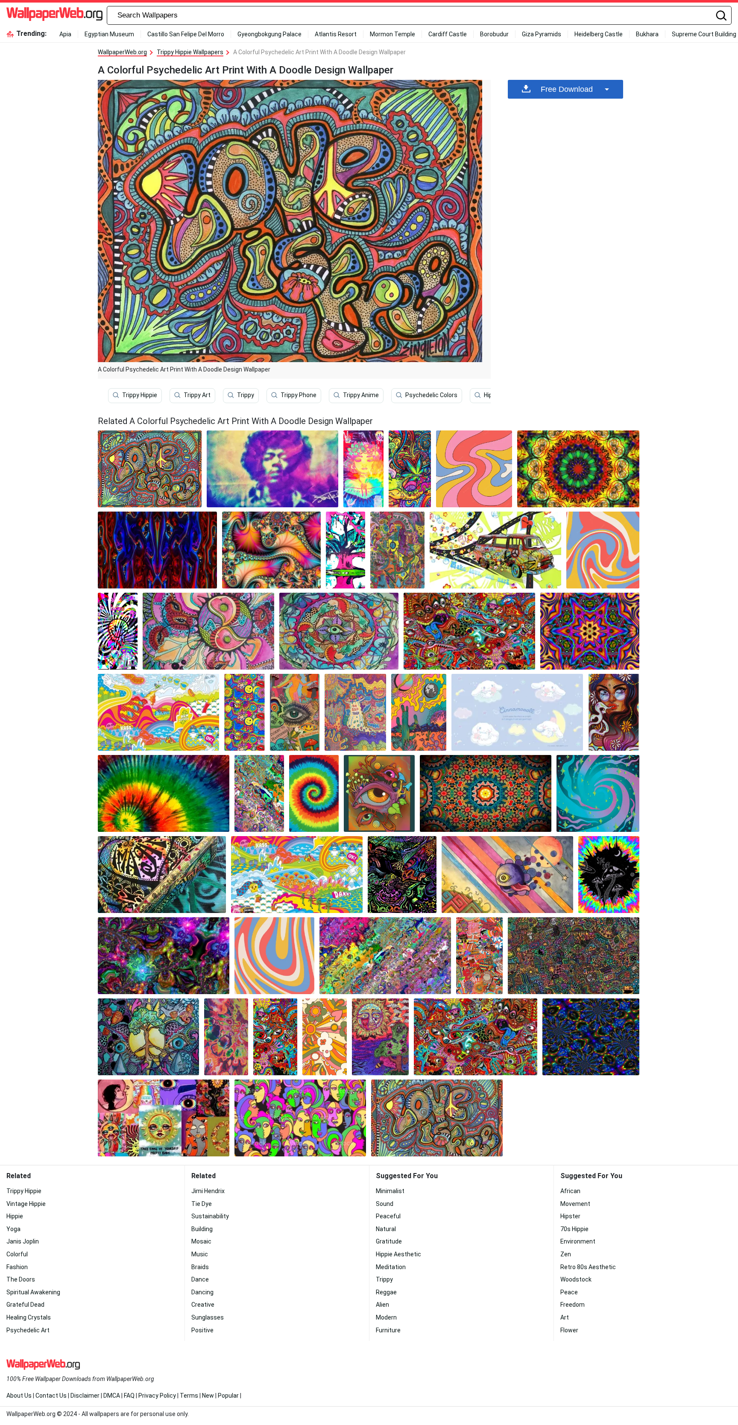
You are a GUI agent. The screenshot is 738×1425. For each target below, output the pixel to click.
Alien (382, 1304)
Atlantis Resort (336, 34)
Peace (569, 1292)
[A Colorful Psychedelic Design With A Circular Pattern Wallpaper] (578, 468)
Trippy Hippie (139, 395)
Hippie (14, 1216)
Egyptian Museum (109, 34)
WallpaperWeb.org (122, 52)
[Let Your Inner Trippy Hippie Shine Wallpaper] (474, 468)
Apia (65, 34)
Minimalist (390, 1191)
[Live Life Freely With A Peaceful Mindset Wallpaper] (324, 1036)
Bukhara (647, 34)
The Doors (20, 1279)
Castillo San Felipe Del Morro (185, 34)
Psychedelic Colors (431, 395)
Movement (575, 1203)
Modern (386, 1317)
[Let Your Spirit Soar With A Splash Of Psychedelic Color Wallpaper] (345, 550)
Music (199, 1254)
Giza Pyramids (541, 34)
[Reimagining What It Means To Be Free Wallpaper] (163, 793)
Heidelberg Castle (598, 34)
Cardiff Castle (447, 34)
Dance (200, 1279)
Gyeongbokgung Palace (269, 34)
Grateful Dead (25, 1304)
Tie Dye (201, 1203)
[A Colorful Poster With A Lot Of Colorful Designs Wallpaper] (297, 874)
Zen (565, 1254)
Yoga (13, 1229)
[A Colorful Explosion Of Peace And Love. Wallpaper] (208, 631)
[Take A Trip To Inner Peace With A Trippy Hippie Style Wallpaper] (163, 955)
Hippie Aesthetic (398, 1254)
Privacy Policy (157, 1395)
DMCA (111, 1395)
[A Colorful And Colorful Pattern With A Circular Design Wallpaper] (485, 793)
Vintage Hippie (26, 1203)
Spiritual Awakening (33, 1292)
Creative (202, 1304)
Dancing (202, 1292)
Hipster (570, 1216)
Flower (569, 1330)
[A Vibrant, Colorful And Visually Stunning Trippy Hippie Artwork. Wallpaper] (402, 874)
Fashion (17, 1267)
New (208, 1395)
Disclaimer (85, 1395)
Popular (228, 1395)
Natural (386, 1229)
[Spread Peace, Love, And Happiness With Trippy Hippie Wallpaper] (162, 874)
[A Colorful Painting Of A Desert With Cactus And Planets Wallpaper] (418, 712)
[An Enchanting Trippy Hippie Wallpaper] (226, 1036)
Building (202, 1229)
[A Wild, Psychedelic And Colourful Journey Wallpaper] (573, 955)
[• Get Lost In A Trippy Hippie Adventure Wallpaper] (157, 550)
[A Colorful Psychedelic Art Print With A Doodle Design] (150, 468)
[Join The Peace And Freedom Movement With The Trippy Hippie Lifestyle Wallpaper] (363, 468)
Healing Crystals (28, 1317)
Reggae (386, 1292)
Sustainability (210, 1216)
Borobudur (494, 34)
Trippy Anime (361, 395)
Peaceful (388, 1216)
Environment (577, 1241)
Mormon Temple (392, 34)
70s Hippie (574, 1229)
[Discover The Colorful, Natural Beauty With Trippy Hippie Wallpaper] (589, 631)
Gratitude (389, 1241)
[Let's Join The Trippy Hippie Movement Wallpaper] (380, 1036)
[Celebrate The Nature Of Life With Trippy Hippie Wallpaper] (148, 1036)
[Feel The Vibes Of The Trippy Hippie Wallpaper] (602, 550)
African (570, 1191)
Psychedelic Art (28, 1330)
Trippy (245, 395)
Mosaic (201, 1241)
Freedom (572, 1304)
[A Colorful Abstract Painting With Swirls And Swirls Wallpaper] (385, 955)
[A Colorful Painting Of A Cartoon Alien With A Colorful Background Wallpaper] (507, 874)
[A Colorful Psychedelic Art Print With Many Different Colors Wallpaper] (469, 631)
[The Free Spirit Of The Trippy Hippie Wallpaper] (244, 712)
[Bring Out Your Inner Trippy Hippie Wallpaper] (272, 468)
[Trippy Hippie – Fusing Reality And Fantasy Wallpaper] (163, 1118)
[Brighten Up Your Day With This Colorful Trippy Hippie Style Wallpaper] (271, 550)
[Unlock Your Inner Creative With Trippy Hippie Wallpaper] (275, 1036)
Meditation (391, 1267)
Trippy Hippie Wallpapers (190, 52)
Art (564, 1317)
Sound (384, 1203)
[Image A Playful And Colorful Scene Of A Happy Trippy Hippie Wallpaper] (338, 631)
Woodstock (576, 1279)
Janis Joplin (22, 1241)
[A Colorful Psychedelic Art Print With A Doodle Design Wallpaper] (437, 1118)
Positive (202, 1330)
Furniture (388, 1330)
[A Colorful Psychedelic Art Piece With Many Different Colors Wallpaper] (475, 1036)
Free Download (567, 89)
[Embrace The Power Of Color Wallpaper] (118, 631)
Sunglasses (207, 1317)
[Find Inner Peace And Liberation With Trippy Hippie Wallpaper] (479, 955)
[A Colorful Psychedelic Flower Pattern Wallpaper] (590, 1036)
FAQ (129, 1395)
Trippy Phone (298, 395)
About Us (19, 1395)
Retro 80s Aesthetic (588, 1267)
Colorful (17, 1254)
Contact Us (51, 1395)
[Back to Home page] (54, 15)
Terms (189, 1395)
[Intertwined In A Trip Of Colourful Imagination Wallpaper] (608, 874)
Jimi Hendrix (208, 1191)
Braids (200, 1267)
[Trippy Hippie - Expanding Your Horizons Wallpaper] (314, 793)
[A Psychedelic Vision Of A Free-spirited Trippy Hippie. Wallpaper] (355, 712)
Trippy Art (197, 395)
